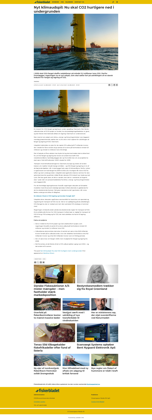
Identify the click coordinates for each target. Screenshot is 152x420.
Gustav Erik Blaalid (97, 402)
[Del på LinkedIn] (114, 85)
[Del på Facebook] (109, 85)
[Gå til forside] (42, 2)
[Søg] (113, 2)
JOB (62, 2)
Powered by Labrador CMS (76, 417)
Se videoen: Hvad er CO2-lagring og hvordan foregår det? (54, 196)
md (44, 259)
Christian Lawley (39, 402)
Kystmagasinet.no (93, 384)
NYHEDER (55, 2)
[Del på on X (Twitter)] (112, 85)
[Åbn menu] (117, 2)
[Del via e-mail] (117, 85)
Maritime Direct (48, 253)
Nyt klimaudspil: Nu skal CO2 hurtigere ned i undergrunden (61, 251)
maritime (38, 259)
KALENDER (69, 2)
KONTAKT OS (79, 2)
